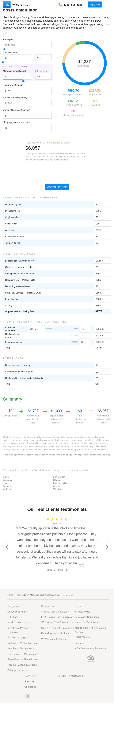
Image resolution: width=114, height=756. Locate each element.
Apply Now (95, 4)
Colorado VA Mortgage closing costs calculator (39, 594)
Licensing (80, 643)
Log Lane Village (61, 483)
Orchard (7, 486)
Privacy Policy (82, 611)
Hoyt (5, 483)
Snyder (56, 486)
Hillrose (56, 479)
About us (29, 681)
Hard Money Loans (17, 622)
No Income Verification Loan (22, 643)
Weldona (7, 489)
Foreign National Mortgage (22, 665)
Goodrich (7, 479)
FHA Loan (12, 617)
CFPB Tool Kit (82, 637)
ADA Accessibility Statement (90, 648)
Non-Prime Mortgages (19, 648)
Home (10, 594)
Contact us (30, 686)
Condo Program (16, 611)
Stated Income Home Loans (22, 659)
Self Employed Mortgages (21, 654)
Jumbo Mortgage (16, 637)
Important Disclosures (87, 622)
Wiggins (57, 489)
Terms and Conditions (87, 617)
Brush (6, 476)
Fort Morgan (59, 476)
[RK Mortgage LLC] (16, 4)
